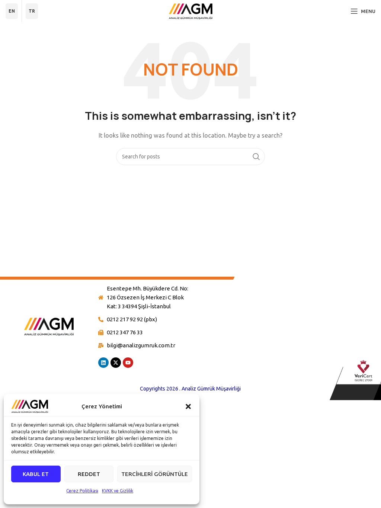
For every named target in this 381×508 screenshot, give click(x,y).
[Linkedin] (103, 362)
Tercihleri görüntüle (154, 474)
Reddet (89, 474)
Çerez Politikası (82, 490)
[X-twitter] (116, 362)
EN (12, 11)
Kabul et (36, 474)
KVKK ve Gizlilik (117, 490)
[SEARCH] (256, 156)
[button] (188, 406)
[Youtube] (128, 362)
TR (32, 11)
